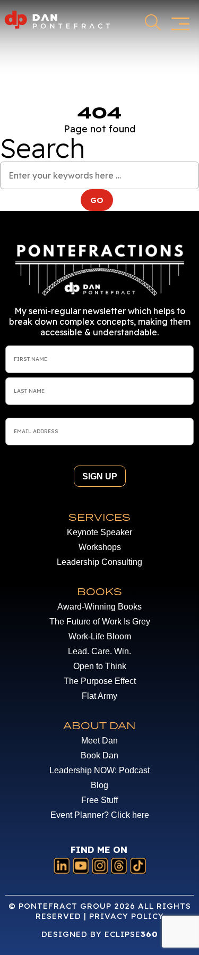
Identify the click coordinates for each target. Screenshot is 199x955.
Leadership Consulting (99, 562)
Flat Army (99, 695)
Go (101, 200)
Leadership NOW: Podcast (99, 770)
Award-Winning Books (99, 606)
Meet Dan (99, 740)
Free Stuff (99, 800)
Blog (99, 785)
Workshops (100, 547)
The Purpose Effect (100, 681)
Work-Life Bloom (99, 636)
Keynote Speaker (99, 532)
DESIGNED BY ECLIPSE (99, 934)
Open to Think (99, 666)
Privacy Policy (126, 916)
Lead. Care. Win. (99, 651)
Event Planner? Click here (99, 814)
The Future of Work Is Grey (99, 621)
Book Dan (99, 755)
